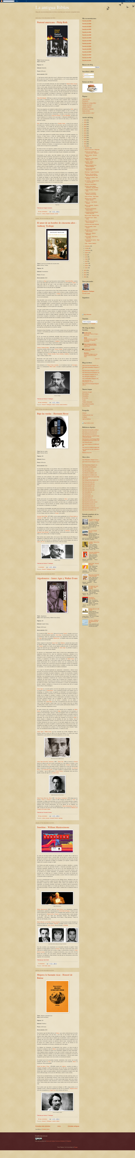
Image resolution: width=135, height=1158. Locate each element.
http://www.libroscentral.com (88, 505)
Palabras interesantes (87, 402)
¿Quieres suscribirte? (87, 105)
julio (86, 254)
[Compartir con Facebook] (57, 212)
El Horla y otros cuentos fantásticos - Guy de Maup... (92, 187)
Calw (46, 516)
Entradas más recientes (42, 1126)
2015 (85, 143)
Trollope (74, 282)
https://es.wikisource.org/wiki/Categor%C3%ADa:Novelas (90, 436)
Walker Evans (71, 658)
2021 (85, 130)
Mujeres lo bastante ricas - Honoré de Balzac (91, 166)
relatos (57, 1121)
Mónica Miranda (40, 922)
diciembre (87, 147)
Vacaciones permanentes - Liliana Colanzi (91, 209)
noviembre (87, 246)
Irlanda (49, 354)
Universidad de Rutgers (64, 911)
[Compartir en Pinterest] (58, 212)
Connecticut (64, 798)
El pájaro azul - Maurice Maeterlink (90, 234)
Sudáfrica (57, 341)
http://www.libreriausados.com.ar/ (89, 501)
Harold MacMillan (69, 281)
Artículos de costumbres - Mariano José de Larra (91, 194)
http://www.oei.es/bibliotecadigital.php (90, 447)
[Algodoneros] (57, 612)
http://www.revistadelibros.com (89, 509)
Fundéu (84, 400)
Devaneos (86, 353)
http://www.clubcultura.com (88, 490)
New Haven (58, 798)
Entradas (86, 74)
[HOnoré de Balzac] (57, 1110)
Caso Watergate (66, 115)
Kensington (74, 365)
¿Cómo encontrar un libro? (88, 113)
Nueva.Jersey (60, 909)
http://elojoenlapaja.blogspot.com (89, 465)
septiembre (87, 250)
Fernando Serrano (54, 818)
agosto (87, 252)
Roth (72, 109)
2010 (85, 277)
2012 (85, 272)
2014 (85, 146)
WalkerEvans (56, 638)
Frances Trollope (58, 349)
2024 (85, 124)
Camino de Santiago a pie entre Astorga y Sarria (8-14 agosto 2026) (91, 355)
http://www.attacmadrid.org (88, 484)
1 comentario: (41, 567)
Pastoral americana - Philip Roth (52, 22)
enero (86, 267)
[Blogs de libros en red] (87, 423)
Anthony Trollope (41, 347)
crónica (43, 213)
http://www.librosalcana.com (88, 503)
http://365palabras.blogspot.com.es (90, 459)
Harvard (76, 761)
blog (45, 281)
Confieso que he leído (89, 349)
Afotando (84, 413)
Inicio (59, 1126)
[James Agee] (57, 757)
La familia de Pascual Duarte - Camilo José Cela (92, 213)
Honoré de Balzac (41, 1066)
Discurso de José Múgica (90, 184)
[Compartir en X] (55, 212)
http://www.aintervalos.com (88, 482)
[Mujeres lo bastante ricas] (57, 1012)
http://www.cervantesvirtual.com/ (89, 432)
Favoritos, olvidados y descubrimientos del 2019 (94, 621)
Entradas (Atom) (45, 1129)
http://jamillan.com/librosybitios (89, 467)
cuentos (54, 1121)
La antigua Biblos (52, 7)
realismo (64, 1066)
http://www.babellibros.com (88, 486)
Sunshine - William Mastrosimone (53, 827)
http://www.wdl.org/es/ (87, 442)
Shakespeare (50, 690)
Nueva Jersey (74, 83)
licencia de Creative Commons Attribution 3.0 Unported (58, 1141)
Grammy (57, 914)
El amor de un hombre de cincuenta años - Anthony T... (92, 152)
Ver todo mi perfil (86, 293)
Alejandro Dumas (74, 1088)
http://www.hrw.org (86, 494)
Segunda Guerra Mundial (43, 532)
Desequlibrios (85, 396)
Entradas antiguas (73, 1126)
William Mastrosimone (42, 909)
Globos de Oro (50, 914)
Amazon (58, 948)
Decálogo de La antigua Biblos (89, 103)
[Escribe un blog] (54, 212)
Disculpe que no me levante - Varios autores (91, 230)
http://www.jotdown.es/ (87, 498)
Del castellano (85, 394)
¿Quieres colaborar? (86, 107)
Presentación (85, 101)
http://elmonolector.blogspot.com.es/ (90, 370)
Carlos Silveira (51, 925)
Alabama (63, 643)
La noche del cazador (47, 769)
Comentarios (87, 76)
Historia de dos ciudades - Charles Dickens (91, 199)
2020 (85, 133)
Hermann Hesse (40, 516)
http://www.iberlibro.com (87, 496)
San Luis (46, 798)
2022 (85, 128)
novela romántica (63, 404)
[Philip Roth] (58, 203)
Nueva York (55, 643)
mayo (86, 259)
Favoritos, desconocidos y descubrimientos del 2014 (91, 175)
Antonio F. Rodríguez (46, 404)
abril (86, 261)
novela (56, 213)
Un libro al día (87, 332)
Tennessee (51, 761)
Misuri (50, 798)
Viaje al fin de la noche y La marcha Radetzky (91, 221)
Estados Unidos (61, 123)
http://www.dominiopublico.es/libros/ (90, 430)
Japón (38, 541)
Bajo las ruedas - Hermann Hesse (52, 413)
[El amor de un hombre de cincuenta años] (57, 260)
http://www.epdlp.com (87, 492)
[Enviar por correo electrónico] (53, 212)
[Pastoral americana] (57, 56)
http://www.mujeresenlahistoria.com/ (90, 507)
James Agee (58, 635)
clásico (53, 404)
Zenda (85, 337)
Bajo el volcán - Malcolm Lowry (92, 215)
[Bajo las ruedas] (57, 448)
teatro (49, 965)
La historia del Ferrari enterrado (92, 224)
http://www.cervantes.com (88, 488)
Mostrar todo (97, 358)
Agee (40, 638)
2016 (85, 141)
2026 (85, 120)
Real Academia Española (88, 404)
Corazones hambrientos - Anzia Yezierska (94, 553)
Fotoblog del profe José (87, 415)
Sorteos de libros (86, 111)
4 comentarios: (41, 963)
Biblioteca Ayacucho (87, 452)
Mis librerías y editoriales (88, 109)
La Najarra (84, 417)
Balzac (57, 1033)
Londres (47, 347)
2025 (85, 122)
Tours (49, 1061)
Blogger (76, 1147)
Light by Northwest (86, 419)
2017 (85, 139)
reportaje (60, 818)
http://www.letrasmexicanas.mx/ (89, 433)
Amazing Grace (87, 350)
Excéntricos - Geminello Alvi (92, 598)
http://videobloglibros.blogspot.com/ (90, 378)
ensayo (47, 818)
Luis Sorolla (47, 922)
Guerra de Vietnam (56, 115)
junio (86, 256)
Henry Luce (50, 633)
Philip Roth (39, 98)
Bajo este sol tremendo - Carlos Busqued (94, 575)
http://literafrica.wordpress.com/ (89, 472)
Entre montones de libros (90, 344)
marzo (86, 263)
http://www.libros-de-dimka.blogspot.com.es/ (87, 381)
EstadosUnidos (55, 772)
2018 (85, 137)
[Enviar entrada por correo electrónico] (50, 211)
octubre (87, 248)
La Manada (65, 925)
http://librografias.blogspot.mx (89, 376)
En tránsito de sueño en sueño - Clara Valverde (93, 587)
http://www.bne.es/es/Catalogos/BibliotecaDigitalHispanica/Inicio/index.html (90, 439)
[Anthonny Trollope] (57, 394)
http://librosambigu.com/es (88, 470)
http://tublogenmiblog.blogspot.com (90, 480)
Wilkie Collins (53, 366)
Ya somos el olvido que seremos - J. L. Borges (94, 520)
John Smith (44, 965)
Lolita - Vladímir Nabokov (90, 243)
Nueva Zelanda (59, 354)
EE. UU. (43, 541)
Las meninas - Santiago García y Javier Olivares (92, 181)
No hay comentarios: (43, 211)
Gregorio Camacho (50, 213)
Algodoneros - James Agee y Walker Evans (57, 578)
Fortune (65, 633)
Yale (74, 799)
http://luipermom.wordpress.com (89, 474)
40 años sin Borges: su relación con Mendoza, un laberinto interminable (90, 340)
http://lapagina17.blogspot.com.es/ (90, 374)
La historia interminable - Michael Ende (90, 169)
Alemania (67, 530)
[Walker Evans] (57, 793)
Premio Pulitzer (59, 771)
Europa (56, 513)
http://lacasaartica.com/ (87, 469)
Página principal (86, 99)
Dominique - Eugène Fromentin (92, 172)
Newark (68, 83)
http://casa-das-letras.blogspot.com (90, 365)
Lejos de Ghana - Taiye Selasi (91, 196)
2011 (85, 274)
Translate (93, 323)
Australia (54, 354)
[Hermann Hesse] (57, 558)
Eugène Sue (52, 1090)
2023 (85, 126)
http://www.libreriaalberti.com (88, 500)
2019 (85, 135)
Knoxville (46, 761)
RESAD (56, 923)
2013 (85, 270)
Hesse (66, 499)
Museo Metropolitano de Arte (69, 806)
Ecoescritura (85, 398)
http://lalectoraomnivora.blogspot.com (90, 372)
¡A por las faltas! (86, 406)
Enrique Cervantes (56, 922)
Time (49, 764)
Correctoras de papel (87, 392)
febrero (87, 265)
